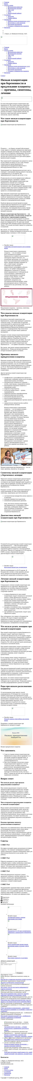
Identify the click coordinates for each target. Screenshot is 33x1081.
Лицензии (11, 16)
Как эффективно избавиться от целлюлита (17, 1039)
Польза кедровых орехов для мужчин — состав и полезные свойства (16, 1045)
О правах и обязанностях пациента (18, 26)
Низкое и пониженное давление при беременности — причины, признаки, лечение (18, 1035)
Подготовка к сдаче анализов (16, 23)
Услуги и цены (8, 5)
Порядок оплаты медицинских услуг (19, 21)
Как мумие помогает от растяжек (18, 958)
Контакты (7, 27)
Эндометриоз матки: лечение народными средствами (16, 918)
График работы (12, 18)
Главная (6, 2)
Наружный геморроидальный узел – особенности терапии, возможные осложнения (16, 1016)
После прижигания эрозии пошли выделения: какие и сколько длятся (18, 945)
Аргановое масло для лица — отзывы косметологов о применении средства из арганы (16, 1028)
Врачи (6, 3)
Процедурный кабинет (14, 13)
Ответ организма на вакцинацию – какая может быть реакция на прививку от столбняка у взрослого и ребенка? (16, 1009)
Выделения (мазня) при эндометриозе (15, 567)
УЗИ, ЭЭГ (11, 10)
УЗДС (9, 11)
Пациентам (7, 19)
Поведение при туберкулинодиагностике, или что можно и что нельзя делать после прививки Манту (16, 1000)
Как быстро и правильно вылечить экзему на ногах (16, 979)
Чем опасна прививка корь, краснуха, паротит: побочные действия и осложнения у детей (15, 994)
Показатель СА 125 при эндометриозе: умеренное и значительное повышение (19, 931)
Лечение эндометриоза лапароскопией (12, 982)
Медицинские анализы (15, 8)
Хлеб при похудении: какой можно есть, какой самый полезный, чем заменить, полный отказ (18, 1053)
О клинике (7, 15)
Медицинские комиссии (15, 7)
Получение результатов (15, 24)
